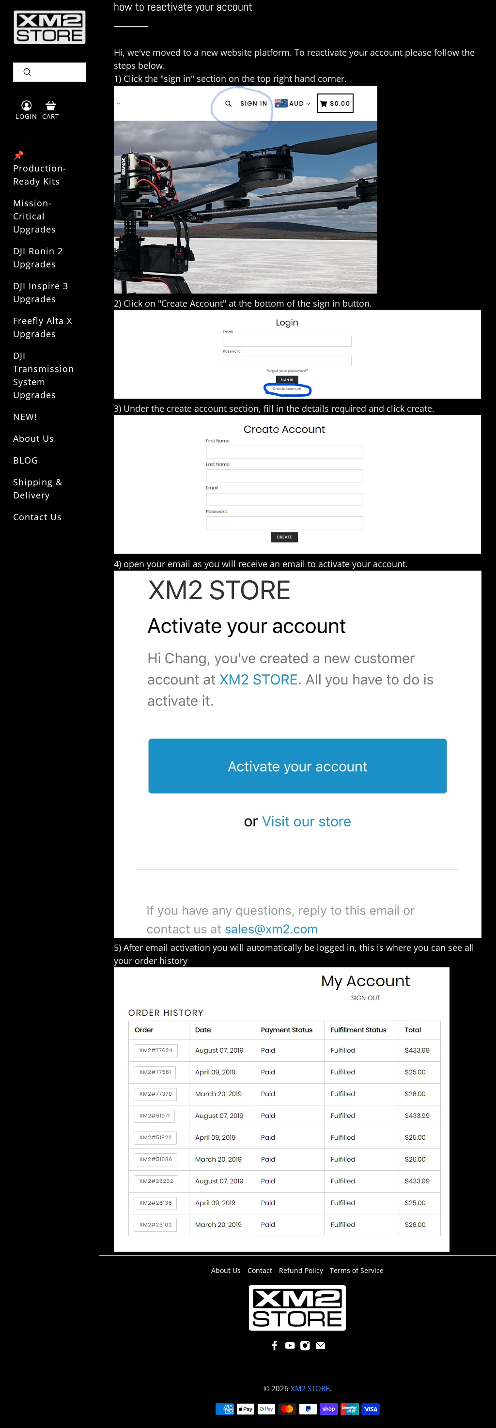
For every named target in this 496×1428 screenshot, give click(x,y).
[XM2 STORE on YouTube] (290, 1348)
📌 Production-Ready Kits (39, 168)
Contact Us (37, 517)
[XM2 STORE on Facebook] (274, 1348)
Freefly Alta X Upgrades (42, 327)
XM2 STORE (310, 1388)
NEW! (25, 416)
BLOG (25, 460)
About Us (33, 438)
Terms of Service (357, 1270)
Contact (260, 1270)
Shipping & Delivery (37, 488)
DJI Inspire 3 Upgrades (40, 292)
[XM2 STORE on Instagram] (305, 1348)
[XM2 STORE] (49, 27)
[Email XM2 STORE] (320, 1348)
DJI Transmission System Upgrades (43, 375)
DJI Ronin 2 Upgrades (38, 257)
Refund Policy (301, 1270)
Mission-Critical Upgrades (34, 216)
